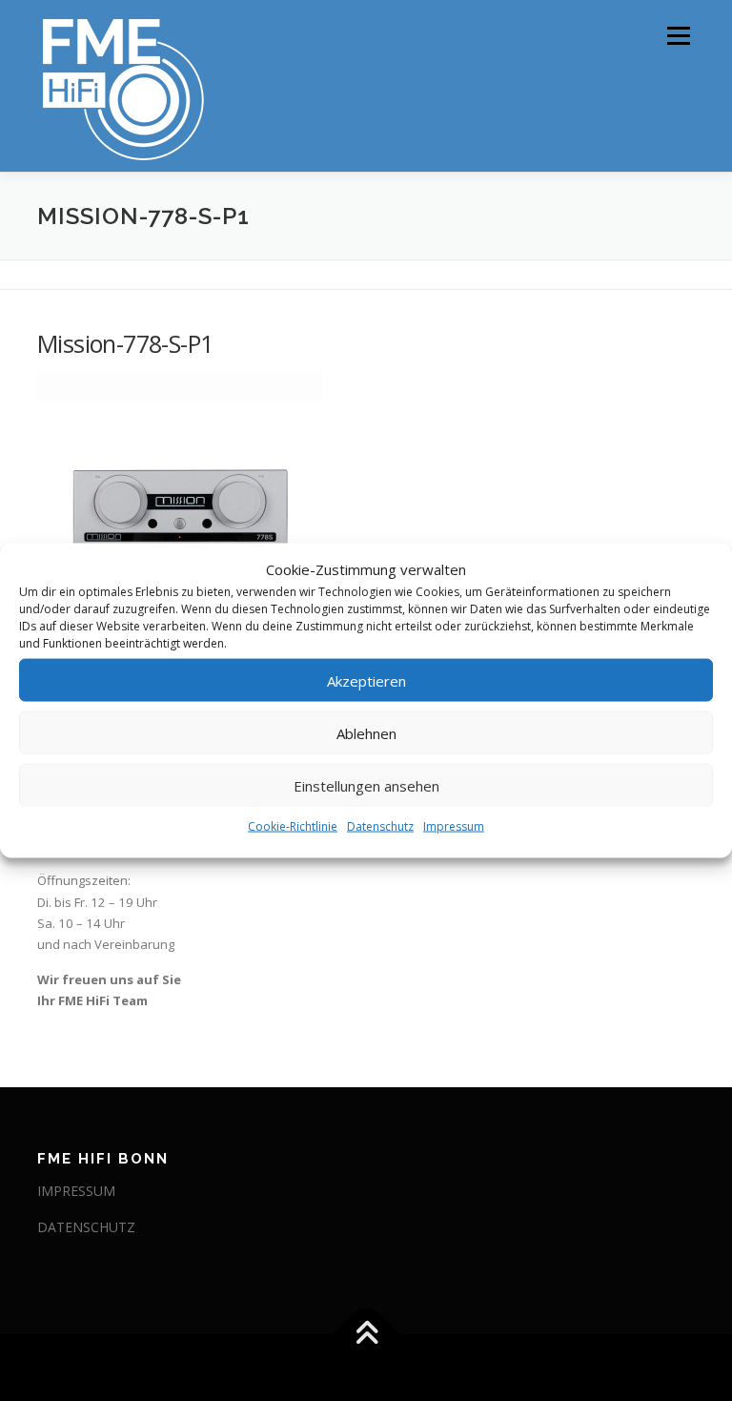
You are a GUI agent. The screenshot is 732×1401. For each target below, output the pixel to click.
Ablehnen (366, 732)
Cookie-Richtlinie (292, 826)
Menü (678, 35)
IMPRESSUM (76, 1191)
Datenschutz (380, 826)
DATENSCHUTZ (86, 1227)
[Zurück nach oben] (366, 1335)
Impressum (453, 826)
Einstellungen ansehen (366, 784)
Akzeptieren (366, 680)
